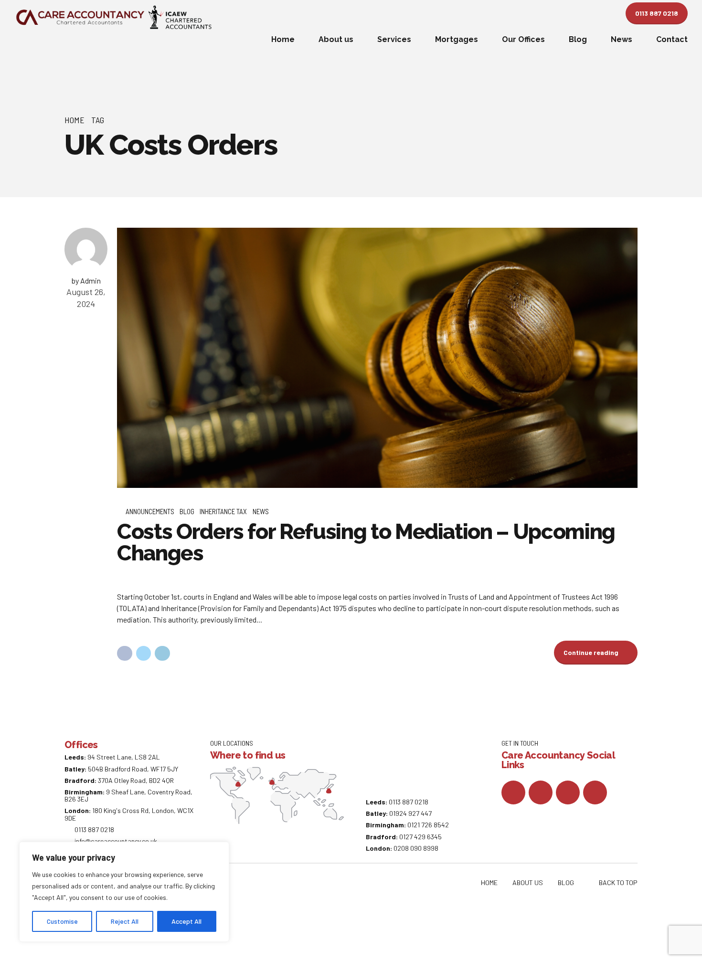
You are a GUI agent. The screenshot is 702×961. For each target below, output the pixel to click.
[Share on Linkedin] (162, 653)
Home (283, 39)
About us (336, 39)
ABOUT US (527, 882)
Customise (62, 921)
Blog (578, 39)
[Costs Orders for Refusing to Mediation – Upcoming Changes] (377, 358)
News (621, 39)
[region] (124, 892)
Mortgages (456, 39)
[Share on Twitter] (143, 653)
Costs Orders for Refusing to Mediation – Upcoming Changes (366, 542)
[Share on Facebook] (124, 653)
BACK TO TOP (618, 882)
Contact (672, 39)
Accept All (186, 921)
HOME (489, 882)
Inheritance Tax (223, 511)
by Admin (86, 280)
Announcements (150, 511)
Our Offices (523, 39)
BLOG (566, 882)
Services (394, 39)
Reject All (124, 921)
